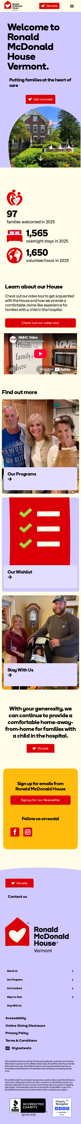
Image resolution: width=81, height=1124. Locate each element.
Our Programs (15, 979)
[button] (72, 6)
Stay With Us (14, 1005)
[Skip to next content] (40, 158)
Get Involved (14, 988)
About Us (12, 971)
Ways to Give (14, 997)
